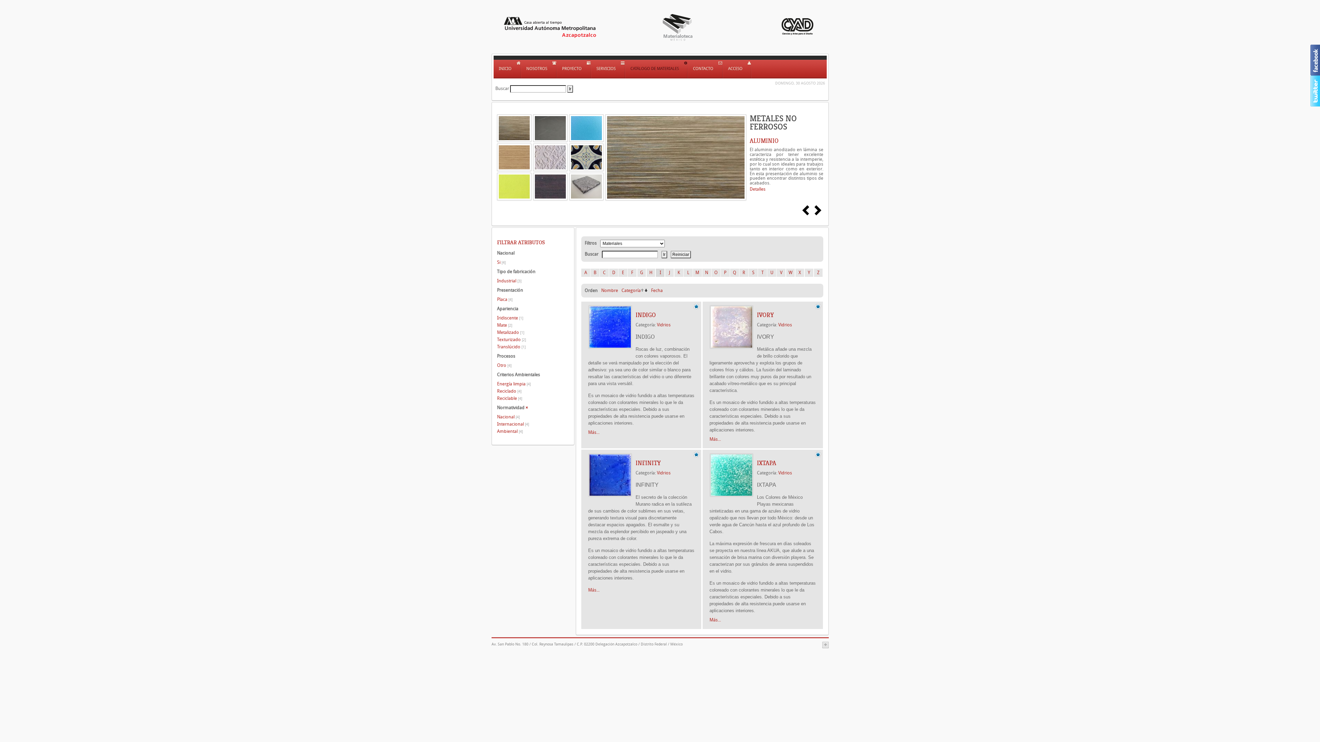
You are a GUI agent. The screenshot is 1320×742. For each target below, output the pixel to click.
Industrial (509, 280)
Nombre (609, 290)
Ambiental (510, 431)
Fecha (657, 290)
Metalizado (510, 332)
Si (501, 262)
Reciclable (509, 398)
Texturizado (511, 339)
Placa (505, 299)
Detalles (758, 189)
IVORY (765, 315)
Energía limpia (514, 383)
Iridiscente (510, 318)
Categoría (631, 290)
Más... (594, 432)
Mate (504, 325)
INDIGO (646, 315)
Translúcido (511, 346)
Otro (504, 365)
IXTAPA (766, 463)
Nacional (508, 416)
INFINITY (648, 463)
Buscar (502, 88)
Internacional (513, 424)
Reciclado (509, 391)
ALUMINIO (764, 141)
